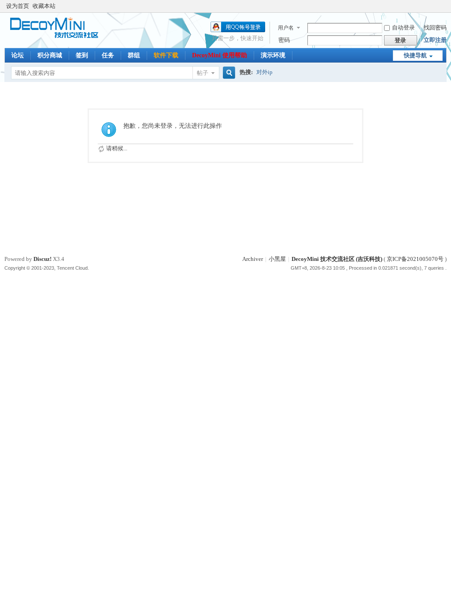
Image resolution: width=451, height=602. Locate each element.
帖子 (202, 73)
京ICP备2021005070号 (415, 259)
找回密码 (435, 27)
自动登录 (403, 27)
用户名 (286, 28)
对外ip (264, 72)
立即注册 (435, 40)
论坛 (17, 55)
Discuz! (42, 259)
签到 (82, 55)
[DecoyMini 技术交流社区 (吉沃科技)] (58, 37)
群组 (134, 55)
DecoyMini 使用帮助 (219, 55)
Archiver (252, 259)
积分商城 (49, 55)
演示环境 (273, 55)
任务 (108, 55)
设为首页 (17, 6)
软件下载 (166, 55)
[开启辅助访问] (444, 6)
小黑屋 (277, 259)
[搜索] (227, 73)
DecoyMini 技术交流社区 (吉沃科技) (337, 259)
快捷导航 (415, 55)
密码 (284, 40)
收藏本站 (44, 6)
